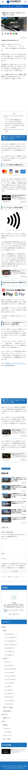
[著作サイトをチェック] (10, 614)
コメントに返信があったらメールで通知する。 (14, 567)
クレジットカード (6, 468)
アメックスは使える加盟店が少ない (13, 119)
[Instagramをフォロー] (14, 614)
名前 (3, 553)
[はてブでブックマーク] (8, 33)
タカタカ (14, 602)
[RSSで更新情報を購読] (18, 614)
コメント (4, 538)
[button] (16, 33)
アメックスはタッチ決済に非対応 (13, 121)
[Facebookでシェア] (5, 33)
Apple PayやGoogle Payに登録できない (14, 123)
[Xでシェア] (2, 33)
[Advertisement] (14, 95)
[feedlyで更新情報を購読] (16, 614)
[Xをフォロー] (12, 614)
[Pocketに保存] (11, 33)
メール (3, 558)
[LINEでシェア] (13, 33)
